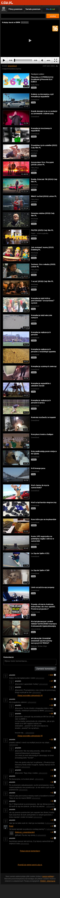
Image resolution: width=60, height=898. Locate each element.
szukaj (53, 16)
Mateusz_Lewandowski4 (25, 832)
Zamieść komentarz (45, 669)
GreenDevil (12, 66)
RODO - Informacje (47, 881)
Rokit (11, 826)
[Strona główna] (7, 3)
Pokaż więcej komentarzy (30, 851)
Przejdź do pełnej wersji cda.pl (30, 865)
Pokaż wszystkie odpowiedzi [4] (30, 695)
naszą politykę (48, 876)
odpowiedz (40, 678)
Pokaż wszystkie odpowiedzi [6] (30, 736)
